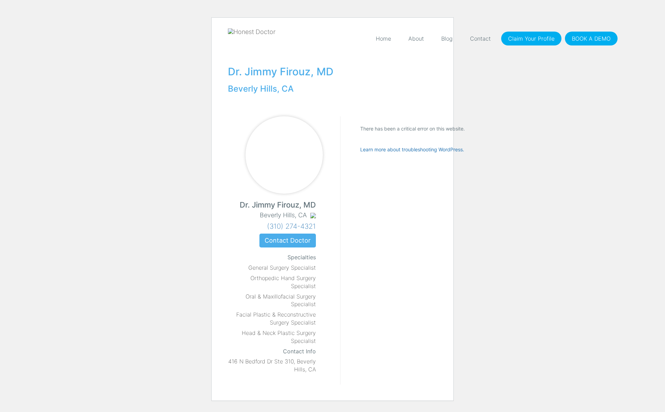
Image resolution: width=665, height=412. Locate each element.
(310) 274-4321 (291, 226)
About (416, 38)
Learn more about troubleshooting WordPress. (412, 149)
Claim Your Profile (531, 38)
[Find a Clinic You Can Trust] (252, 32)
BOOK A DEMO (591, 38)
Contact (480, 38)
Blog (447, 38)
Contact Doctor (288, 240)
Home (383, 38)
